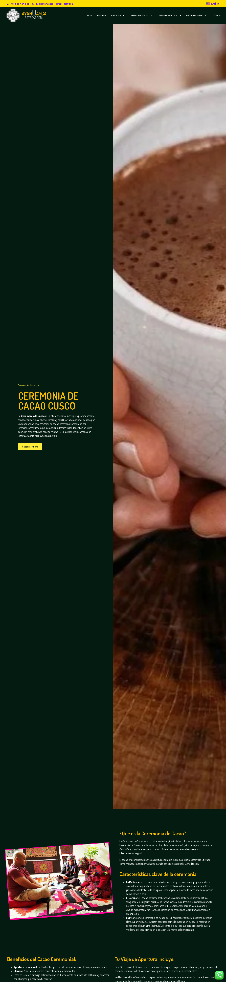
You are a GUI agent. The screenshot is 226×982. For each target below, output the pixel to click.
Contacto (216, 15)
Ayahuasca (116, 15)
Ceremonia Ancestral (168, 15)
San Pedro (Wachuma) (139, 15)
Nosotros (101, 15)
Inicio (89, 15)
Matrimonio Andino (194, 15)
